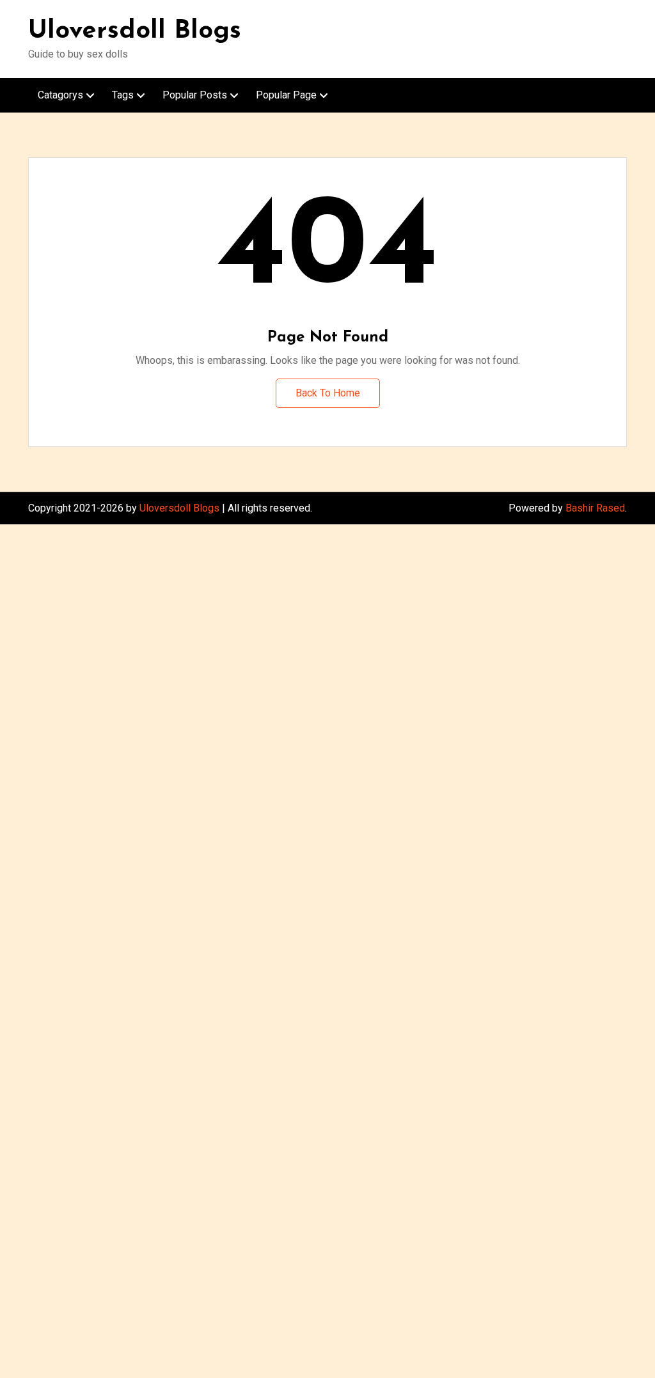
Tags (123, 95)
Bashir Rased (595, 508)
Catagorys (60, 95)
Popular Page (286, 95)
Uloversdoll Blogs (134, 31)
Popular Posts (194, 95)
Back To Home (328, 393)
